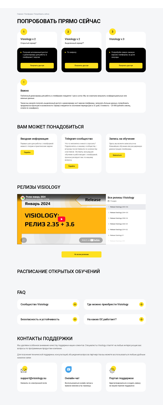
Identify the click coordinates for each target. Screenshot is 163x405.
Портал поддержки (121, 378)
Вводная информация (34, 138)
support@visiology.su (33, 378)
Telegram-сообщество (79, 138)
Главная (20, 14)
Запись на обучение (122, 138)
